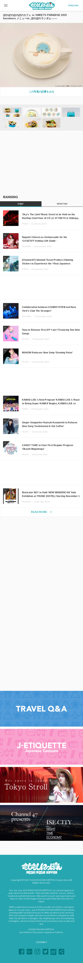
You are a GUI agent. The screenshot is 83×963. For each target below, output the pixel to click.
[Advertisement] (41, 163)
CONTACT (41, 942)
